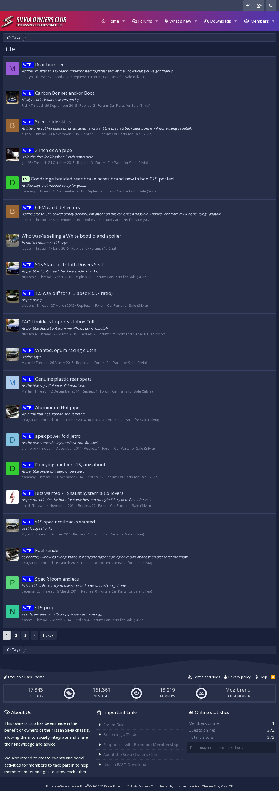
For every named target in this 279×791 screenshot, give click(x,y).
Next (47, 635)
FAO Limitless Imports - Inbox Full (58, 321)
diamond (29, 448)
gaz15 (26, 162)
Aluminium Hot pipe (51, 407)
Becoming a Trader (121, 734)
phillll (26, 505)
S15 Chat (109, 248)
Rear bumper (43, 64)
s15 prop (38, 607)
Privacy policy (239, 677)
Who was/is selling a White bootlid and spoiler (71, 236)
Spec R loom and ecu (51, 579)
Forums (145, 21)
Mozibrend (238, 689)
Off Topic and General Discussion (137, 334)
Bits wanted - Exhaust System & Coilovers (73, 493)
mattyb (27, 76)
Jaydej (27, 248)
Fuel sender (41, 550)
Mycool (27, 362)
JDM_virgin (30, 419)
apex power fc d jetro (52, 436)
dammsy (29, 191)
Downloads (220, 21)
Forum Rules (115, 724)
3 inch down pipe (47, 150)
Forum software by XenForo (86, 786)
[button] (123, 21)
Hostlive (180, 786)
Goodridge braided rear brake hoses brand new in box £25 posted (98, 179)
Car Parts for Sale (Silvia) (123, 76)
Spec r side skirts (47, 121)
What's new (180, 21)
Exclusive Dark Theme (25, 677)
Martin (27, 391)
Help (263, 677)
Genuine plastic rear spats (57, 379)
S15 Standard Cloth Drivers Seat (63, 264)
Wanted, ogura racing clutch (59, 350)
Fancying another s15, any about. (65, 464)
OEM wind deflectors (51, 207)
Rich (25, 105)
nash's (27, 619)
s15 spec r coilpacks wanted (59, 522)
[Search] (271, 5)
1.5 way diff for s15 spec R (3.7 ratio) (68, 293)
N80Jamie (29, 276)
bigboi (27, 133)
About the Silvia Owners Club (130, 754)
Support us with (140, 744)
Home (113, 21)
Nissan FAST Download (124, 764)
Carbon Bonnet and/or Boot (58, 93)
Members (260, 21)
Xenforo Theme (211, 786)
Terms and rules (206, 677)
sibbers (28, 305)
